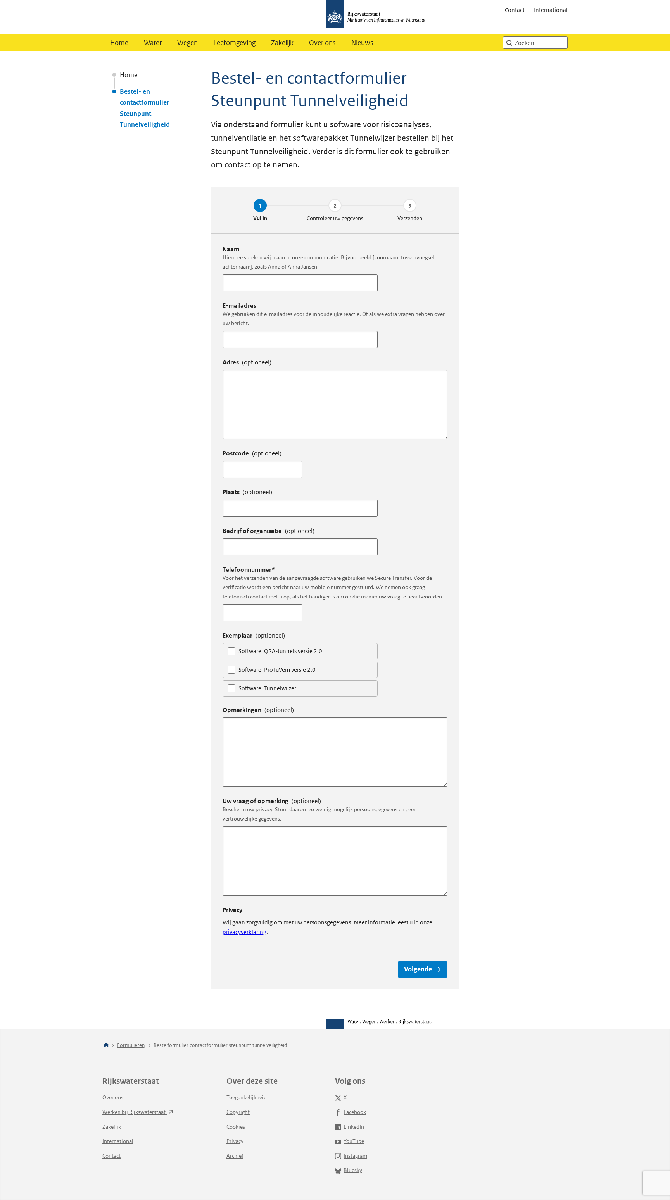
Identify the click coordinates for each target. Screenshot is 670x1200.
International (551, 10)
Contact (515, 10)
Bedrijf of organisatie (268, 531)
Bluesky (353, 1170)
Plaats (247, 492)
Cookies (235, 1126)
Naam (231, 249)
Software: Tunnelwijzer (267, 688)
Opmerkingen (258, 710)
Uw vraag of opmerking (272, 801)
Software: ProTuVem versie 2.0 (277, 669)
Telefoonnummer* (249, 570)
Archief (234, 1155)
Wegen (187, 42)
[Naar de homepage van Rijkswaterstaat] (378, 17)
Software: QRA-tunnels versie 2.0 (280, 651)
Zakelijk (282, 42)
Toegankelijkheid (246, 1097)
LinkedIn (354, 1126)
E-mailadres (239, 306)
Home (119, 42)
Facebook (355, 1112)
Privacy (234, 1141)
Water (153, 42)
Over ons (322, 42)
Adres (247, 362)
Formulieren (131, 1045)
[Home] (106, 1045)
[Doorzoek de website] (509, 42)
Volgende (418, 969)
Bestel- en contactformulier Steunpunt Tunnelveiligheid (145, 107)
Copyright (238, 1112)
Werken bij (134, 1112)
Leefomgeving (234, 42)
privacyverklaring (244, 932)
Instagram (355, 1155)
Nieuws (362, 42)
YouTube (354, 1141)
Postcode (252, 453)
